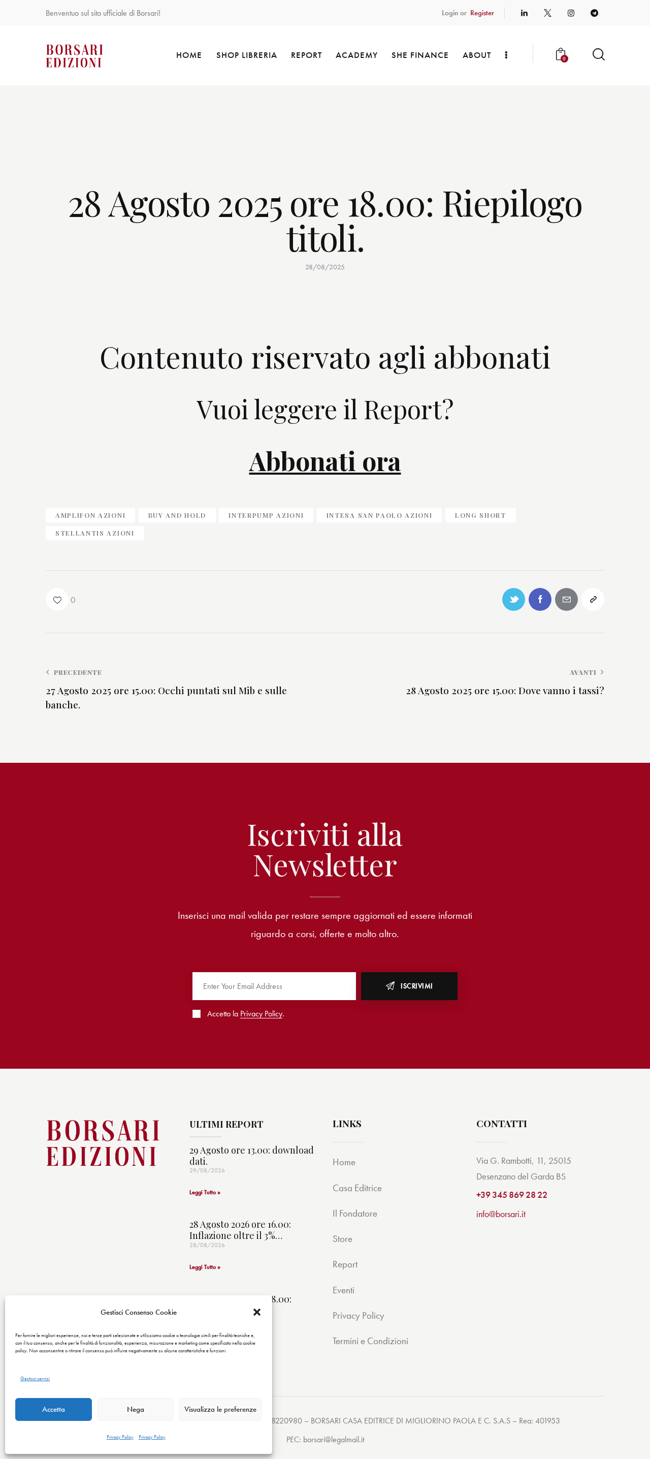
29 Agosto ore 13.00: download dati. (251, 1156)
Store (342, 1238)
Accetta (53, 1409)
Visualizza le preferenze (220, 1409)
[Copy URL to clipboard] (592, 599)
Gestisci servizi (35, 1378)
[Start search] (598, 54)
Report (345, 1264)
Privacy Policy (120, 1437)
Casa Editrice (357, 1188)
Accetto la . (245, 1013)
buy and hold (177, 515)
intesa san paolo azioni (380, 515)
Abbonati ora (325, 461)
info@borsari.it (501, 1214)
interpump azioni (266, 515)
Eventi (343, 1290)
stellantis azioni (95, 533)
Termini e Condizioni (370, 1340)
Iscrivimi (417, 985)
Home (344, 1162)
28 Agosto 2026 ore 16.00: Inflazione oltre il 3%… (240, 1230)
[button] (257, 1312)
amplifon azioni (90, 515)
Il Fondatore (355, 1213)
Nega (135, 1409)
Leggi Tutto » (204, 1192)
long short (480, 515)
